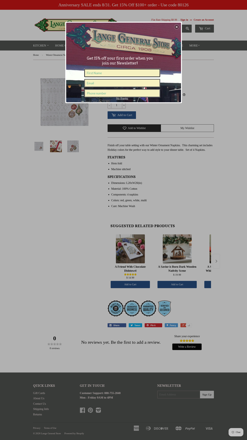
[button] (176, 27)
